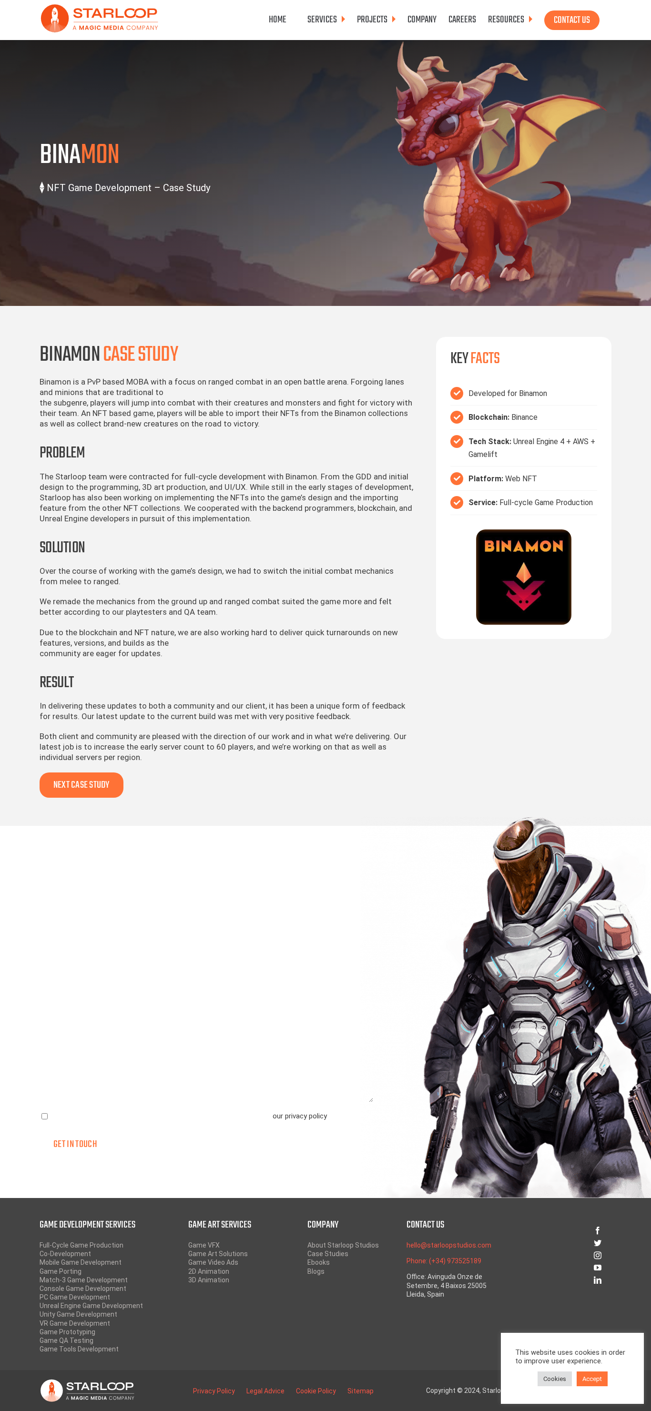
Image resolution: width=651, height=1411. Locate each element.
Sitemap (360, 1391)
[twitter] (563, 1243)
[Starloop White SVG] (87, 1383)
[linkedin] (563, 1280)
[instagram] (563, 1255)
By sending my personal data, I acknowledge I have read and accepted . (189, 1116)
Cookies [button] (554, 1378)
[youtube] (563, 1267)
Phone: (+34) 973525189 (444, 1261)
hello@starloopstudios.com (449, 1245)
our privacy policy (299, 1116)
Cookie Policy (316, 1391)
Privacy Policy (214, 1391)
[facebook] (563, 1230)
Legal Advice (265, 1391)
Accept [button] (592, 1378)
